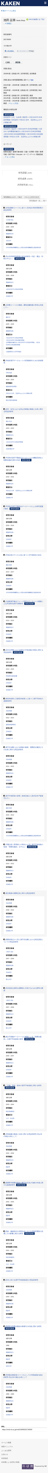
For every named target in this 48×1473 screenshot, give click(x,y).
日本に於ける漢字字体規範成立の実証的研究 (22, 1280)
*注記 (43, 19)
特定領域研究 (10, 1111)
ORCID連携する (34, 19)
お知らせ (4, 1454)
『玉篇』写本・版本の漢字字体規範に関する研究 (23, 1085)
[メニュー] (45, 2)
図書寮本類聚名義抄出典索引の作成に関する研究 (23, 1326)
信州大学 (9, 1366)
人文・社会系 (16, 117)
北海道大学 (9, 296)
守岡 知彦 (9, 373)
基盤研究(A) (9, 484)
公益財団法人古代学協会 (13, 351)
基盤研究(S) (9, 234)
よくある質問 (6, 1450)
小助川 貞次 (9, 952)
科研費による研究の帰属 (10, 1462)
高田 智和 (9, 565)
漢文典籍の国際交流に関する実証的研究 (20, 893)
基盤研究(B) (9, 331)
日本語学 (6, 117)
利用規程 (4, 1458)
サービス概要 (6, 1443)
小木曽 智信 (9, 220)
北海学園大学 (10, 449)
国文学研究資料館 (11, 400)
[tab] (25, 173)
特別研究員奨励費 (11, 676)
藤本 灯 (8, 317)
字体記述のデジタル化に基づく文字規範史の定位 (23, 555)
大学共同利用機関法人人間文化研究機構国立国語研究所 (23, 247)
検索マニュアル (7, 1446)
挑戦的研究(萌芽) (11, 386)
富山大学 (9, 979)
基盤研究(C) (10, 282)
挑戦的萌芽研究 (11, 724)
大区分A (8, 240)
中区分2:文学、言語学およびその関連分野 (25, 137)
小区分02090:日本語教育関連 (15, 340)
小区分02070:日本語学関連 (28, 129)
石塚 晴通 (9, 711)
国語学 (25, 117)
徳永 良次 (9, 421)
